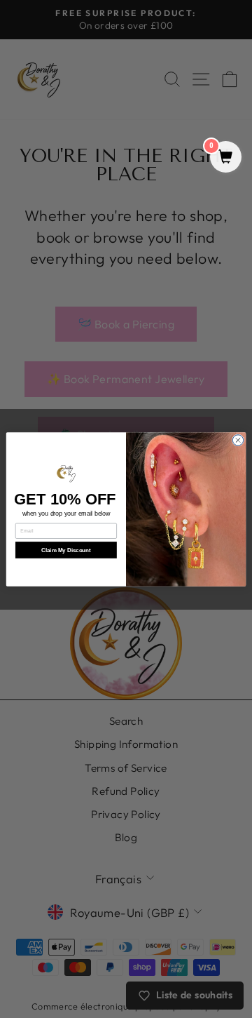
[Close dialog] (237, 439)
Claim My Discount (66, 550)
